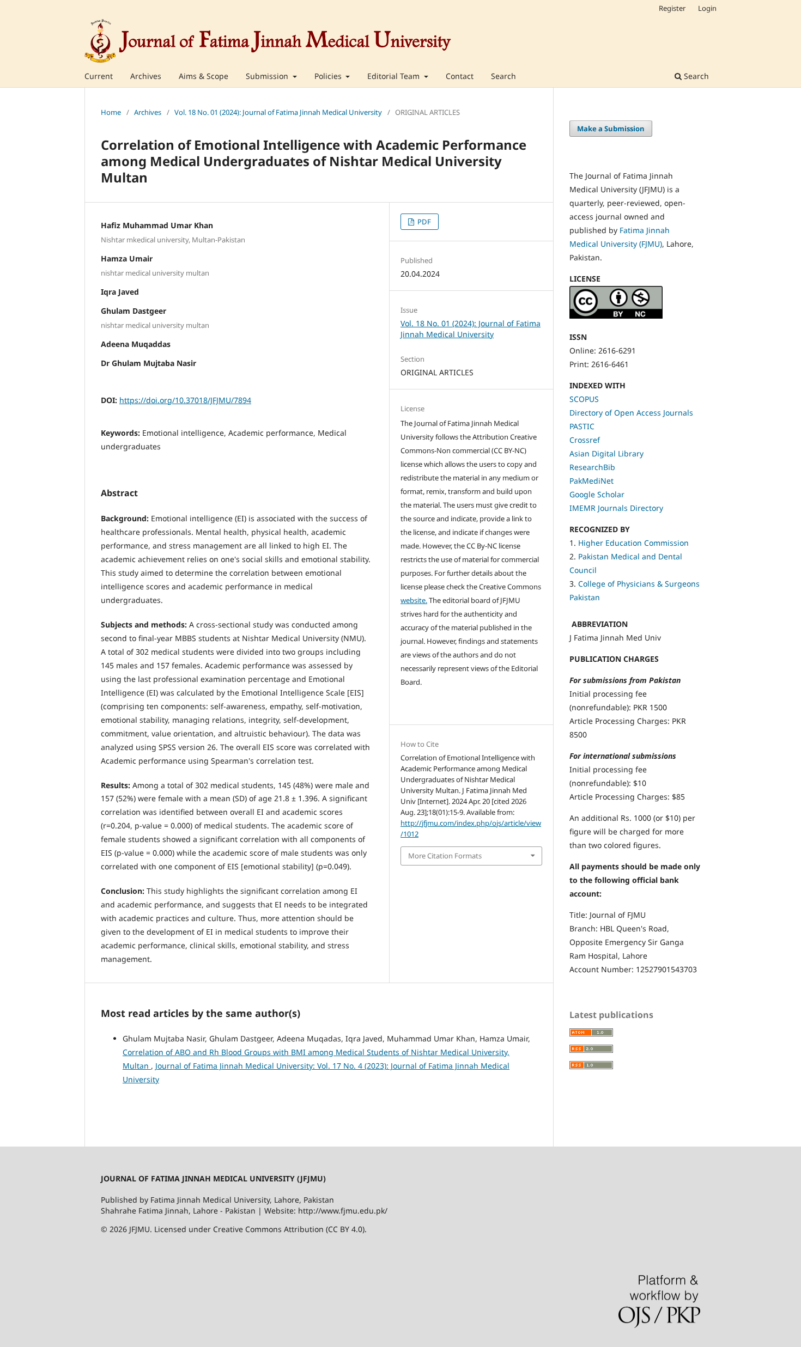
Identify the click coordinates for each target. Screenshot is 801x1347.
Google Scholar (596, 494)
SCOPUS (584, 399)
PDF (423, 222)
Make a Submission (611, 128)
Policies (329, 76)
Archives (145, 76)
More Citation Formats (445, 856)
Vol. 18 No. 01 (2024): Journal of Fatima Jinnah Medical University (278, 112)
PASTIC (581, 426)
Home (111, 112)
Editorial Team (394, 76)
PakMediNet (591, 481)
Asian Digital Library (606, 453)
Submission (268, 76)
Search (503, 76)
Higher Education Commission (633, 543)
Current (98, 76)
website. (413, 600)
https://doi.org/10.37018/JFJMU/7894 (185, 400)
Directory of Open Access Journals (631, 412)
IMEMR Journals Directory (616, 508)
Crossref (584, 440)
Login (707, 8)
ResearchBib (592, 467)
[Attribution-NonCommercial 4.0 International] (616, 315)
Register (672, 8)
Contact (460, 76)
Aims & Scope (203, 76)
